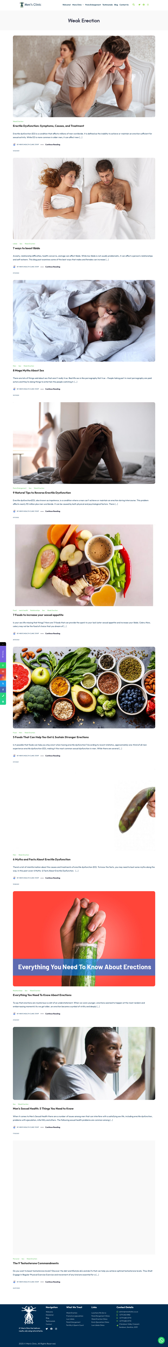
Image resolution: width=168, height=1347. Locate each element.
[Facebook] (143, 5)
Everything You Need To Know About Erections (42, 995)
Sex (21, 244)
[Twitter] (139, 5)
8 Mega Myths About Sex (28, 370)
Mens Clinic (77, 5)
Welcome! (67, 5)
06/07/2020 (16, 1288)
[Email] (3, 671)
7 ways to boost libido (26, 248)
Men (14, 366)
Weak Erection (18, 121)
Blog (116, 5)
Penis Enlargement (93, 5)
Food (15, 610)
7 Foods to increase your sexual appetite (38, 615)
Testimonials (107, 5)
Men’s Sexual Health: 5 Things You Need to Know (43, 1108)
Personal (16, 1259)
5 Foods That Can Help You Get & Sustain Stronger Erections (51, 737)
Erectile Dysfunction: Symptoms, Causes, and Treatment (48, 126)
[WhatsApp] (3, 665)
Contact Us (124, 5)
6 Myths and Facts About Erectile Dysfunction (42, 859)
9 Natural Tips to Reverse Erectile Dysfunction (42, 492)
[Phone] (3, 696)
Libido (15, 244)
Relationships (35, 610)
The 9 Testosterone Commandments (36, 1263)
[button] (161, 1340)
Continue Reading (52, 144)
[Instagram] (148, 5)
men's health (23, 610)
